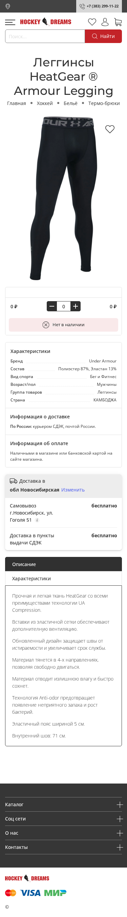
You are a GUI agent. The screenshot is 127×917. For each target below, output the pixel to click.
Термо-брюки (104, 103)
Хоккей (45, 103)
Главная (16, 103)
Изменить (73, 490)
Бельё (71, 103)
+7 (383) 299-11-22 (103, 5)
